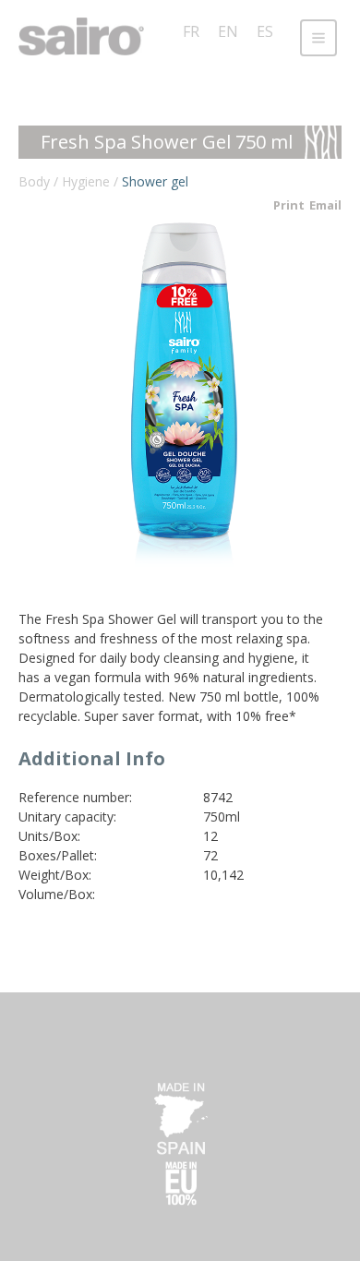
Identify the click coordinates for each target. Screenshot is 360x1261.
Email (325, 205)
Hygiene (86, 181)
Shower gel (155, 181)
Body (34, 181)
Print (289, 205)
